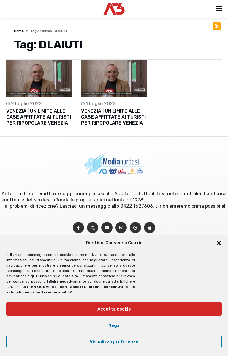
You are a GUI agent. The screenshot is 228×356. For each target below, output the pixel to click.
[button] (219, 243)
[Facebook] (78, 228)
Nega (114, 325)
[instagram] (121, 228)
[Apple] (149, 228)
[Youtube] (107, 228)
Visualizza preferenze (114, 341)
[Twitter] (92, 228)
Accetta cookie (114, 309)
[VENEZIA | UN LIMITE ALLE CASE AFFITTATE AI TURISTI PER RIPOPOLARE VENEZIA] (39, 78)
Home (19, 31)
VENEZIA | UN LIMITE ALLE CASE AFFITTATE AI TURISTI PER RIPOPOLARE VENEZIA (38, 117)
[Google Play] (135, 228)
